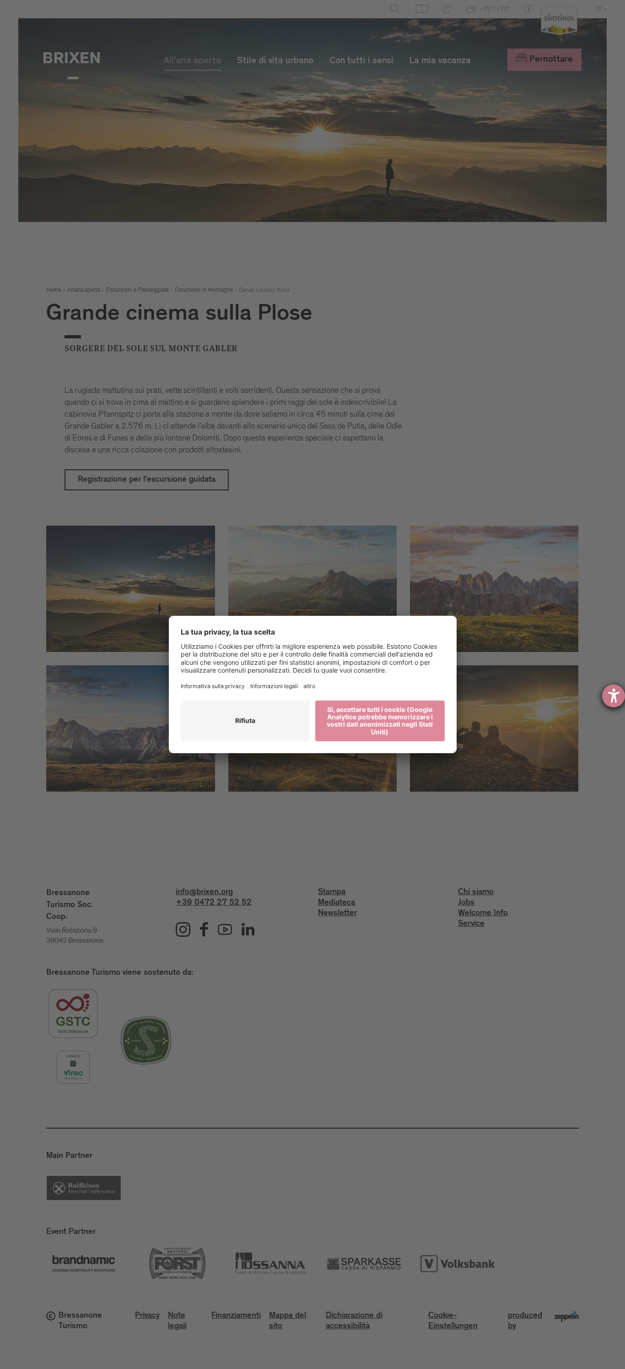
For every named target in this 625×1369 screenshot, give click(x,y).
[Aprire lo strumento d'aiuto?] (613, 695)
